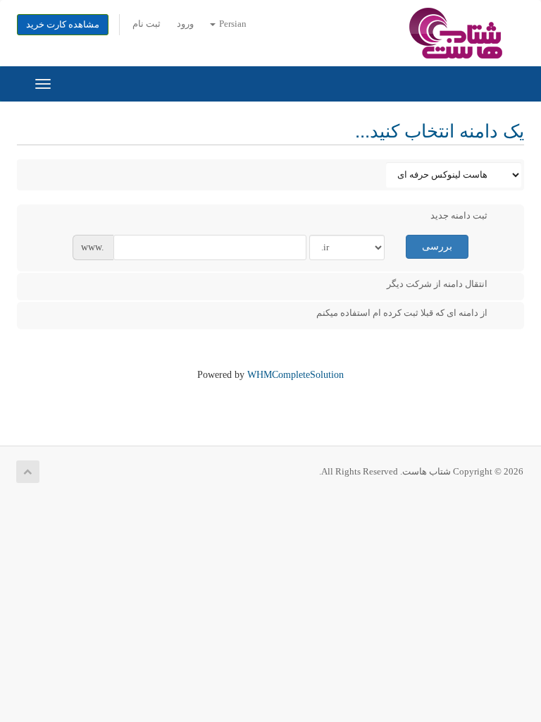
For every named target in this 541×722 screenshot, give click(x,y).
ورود (185, 24)
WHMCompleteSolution (295, 374)
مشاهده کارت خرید (62, 25)
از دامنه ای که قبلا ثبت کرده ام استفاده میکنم (401, 312)
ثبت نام (146, 24)
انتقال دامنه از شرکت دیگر (437, 284)
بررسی (437, 246)
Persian (232, 24)
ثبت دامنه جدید (458, 215)
